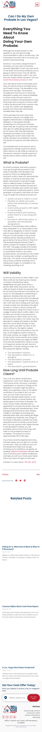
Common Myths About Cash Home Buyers (20, 606)
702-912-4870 (30, 462)
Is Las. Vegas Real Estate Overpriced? (18, 667)
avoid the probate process (14, 80)
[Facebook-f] (3, 716)
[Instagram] (7, 716)
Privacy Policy (32, 725)
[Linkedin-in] (14, 716)
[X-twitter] (10, 716)
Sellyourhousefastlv (19, 451)
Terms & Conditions (21, 727)
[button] (37, 5)
